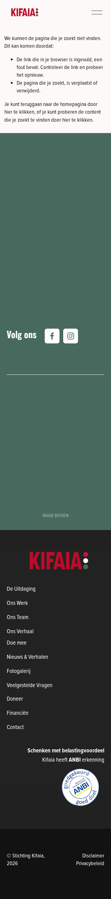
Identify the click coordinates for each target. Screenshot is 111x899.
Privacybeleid (90, 863)
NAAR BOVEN (55, 515)
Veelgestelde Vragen (29, 685)
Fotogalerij (19, 670)
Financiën (17, 712)
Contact (15, 727)
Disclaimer (93, 855)
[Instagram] (70, 336)
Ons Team (17, 617)
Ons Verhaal (20, 631)
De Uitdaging (21, 588)
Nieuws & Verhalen (27, 656)
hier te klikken (19, 111)
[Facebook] (52, 336)
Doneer (15, 698)
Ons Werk (17, 602)
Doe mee (17, 642)
